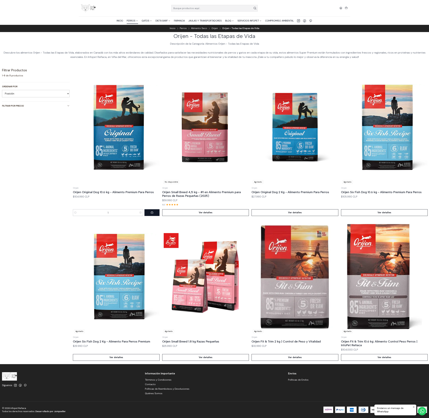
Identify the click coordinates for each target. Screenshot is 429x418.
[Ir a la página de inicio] (88, 8)
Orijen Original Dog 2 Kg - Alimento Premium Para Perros (290, 192)
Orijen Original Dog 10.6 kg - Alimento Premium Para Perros (113, 192)
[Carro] (346, 8)
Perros (183, 28)
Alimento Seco (199, 28)
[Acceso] (341, 8)
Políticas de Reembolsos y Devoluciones (167, 388)
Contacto (150, 384)
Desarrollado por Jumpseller (50, 411)
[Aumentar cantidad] (140, 212)
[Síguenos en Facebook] (304, 20)
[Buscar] (255, 8)
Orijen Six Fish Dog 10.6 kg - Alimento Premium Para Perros (381, 192)
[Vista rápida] (157, 126)
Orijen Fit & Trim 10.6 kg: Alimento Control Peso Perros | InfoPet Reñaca (379, 343)
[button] (132, 20)
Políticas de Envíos (298, 379)
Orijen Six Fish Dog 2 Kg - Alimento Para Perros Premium (111, 341)
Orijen (214, 28)
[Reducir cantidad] (75, 212)
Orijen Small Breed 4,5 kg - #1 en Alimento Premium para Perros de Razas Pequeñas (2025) (201, 194)
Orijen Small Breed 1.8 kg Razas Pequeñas (190, 341)
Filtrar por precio (13, 105)
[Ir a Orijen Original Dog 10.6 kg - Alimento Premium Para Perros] (116, 127)
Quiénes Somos (153, 393)
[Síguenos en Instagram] (298, 20)
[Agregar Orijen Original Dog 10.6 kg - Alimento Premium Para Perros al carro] (152, 212)
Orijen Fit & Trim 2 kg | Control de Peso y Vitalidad (286, 341)
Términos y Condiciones (158, 379)
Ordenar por (9, 86)
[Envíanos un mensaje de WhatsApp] (422, 411)
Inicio (172, 28)
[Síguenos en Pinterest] (310, 20)
